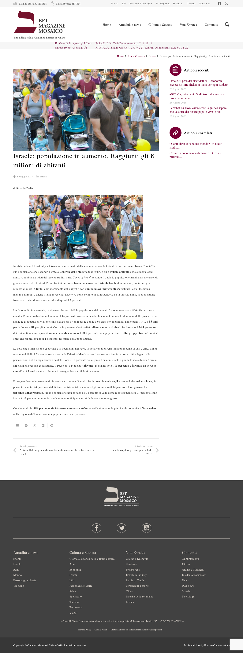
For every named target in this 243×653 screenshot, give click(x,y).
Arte (72, 564)
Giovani (186, 564)
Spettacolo (75, 596)
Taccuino (18, 585)
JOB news (188, 585)
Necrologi (188, 596)
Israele (43, 176)
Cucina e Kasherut (137, 558)
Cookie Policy (101, 629)
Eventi (17, 558)
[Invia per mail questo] (17, 425)
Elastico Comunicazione (217, 645)
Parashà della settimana (139, 596)
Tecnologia (76, 607)
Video (129, 591)
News (185, 580)
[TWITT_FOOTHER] (121, 528)
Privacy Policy (84, 629)
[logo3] (40, 24)
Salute (73, 591)
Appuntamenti (190, 558)
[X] (226, 3)
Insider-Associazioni (194, 575)
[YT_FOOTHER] (146, 528)
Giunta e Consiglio (193, 569)
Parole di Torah (135, 580)
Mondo (17, 575)
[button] (227, 24)
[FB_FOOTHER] (96, 528)
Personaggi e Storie (24, 580)
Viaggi (73, 613)
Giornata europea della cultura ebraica (92, 558)
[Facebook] (219, 3)
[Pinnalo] (51, 425)
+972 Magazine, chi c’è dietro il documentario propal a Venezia (198, 96)
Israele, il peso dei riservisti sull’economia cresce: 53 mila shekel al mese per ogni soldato (199, 82)
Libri (72, 580)
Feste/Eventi (133, 569)
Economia (75, 569)
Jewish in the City (136, 575)
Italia (16, 569)
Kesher (130, 602)
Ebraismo (131, 564)
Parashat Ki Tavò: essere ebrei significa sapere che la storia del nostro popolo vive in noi (198, 110)
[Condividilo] (26, 425)
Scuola (186, 591)
